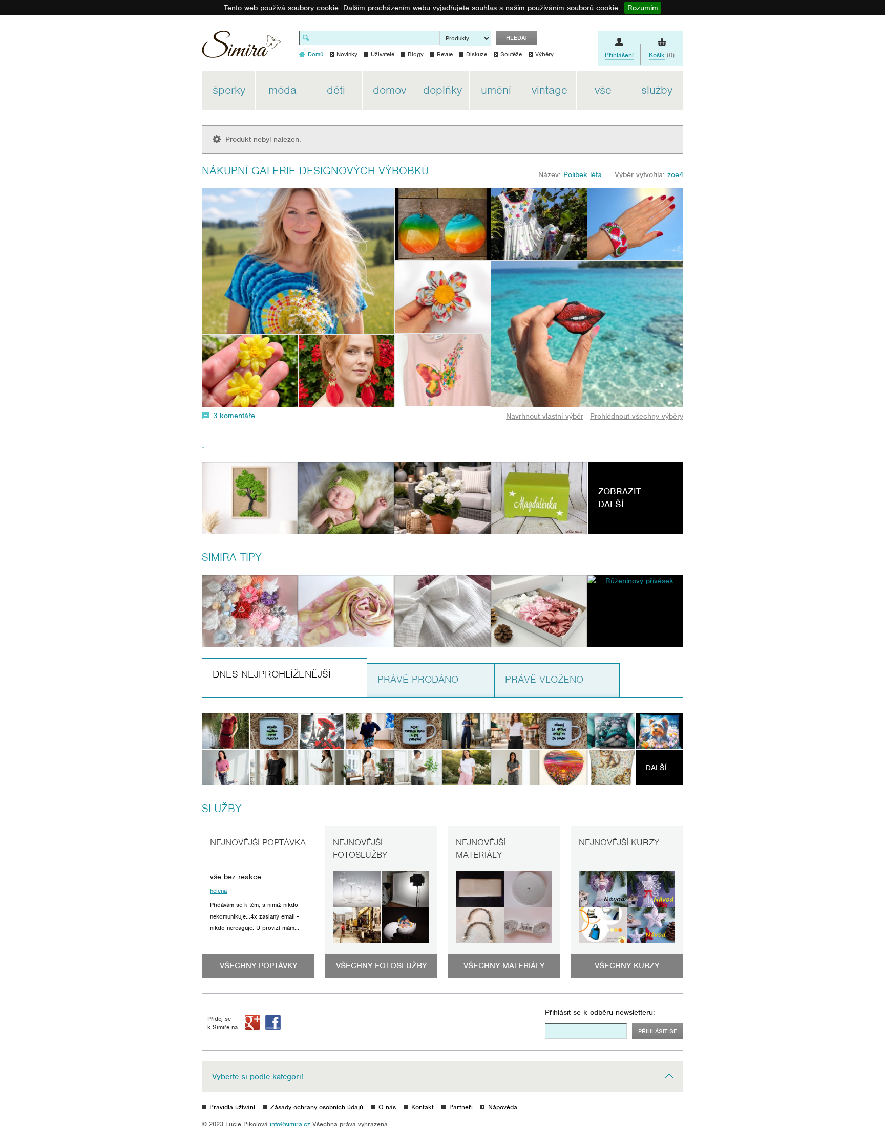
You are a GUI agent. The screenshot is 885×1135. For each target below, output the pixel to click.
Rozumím (642, 7)
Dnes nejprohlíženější (272, 674)
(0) (662, 55)
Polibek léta (582, 174)
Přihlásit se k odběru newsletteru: (600, 1012)
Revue (445, 54)
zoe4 (675, 174)
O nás (387, 1107)
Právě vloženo (544, 679)
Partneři (461, 1107)
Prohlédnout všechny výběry (636, 416)
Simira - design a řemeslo (241, 48)
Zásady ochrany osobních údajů (316, 1107)
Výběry (544, 54)
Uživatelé (382, 54)
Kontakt (422, 1107)
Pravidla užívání (232, 1107)
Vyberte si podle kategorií (257, 1077)
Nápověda (502, 1107)
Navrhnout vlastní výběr (544, 416)
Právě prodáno (417, 679)
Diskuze (476, 54)
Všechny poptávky (258, 966)
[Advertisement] (732, 224)
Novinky (346, 54)
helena (218, 891)
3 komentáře (234, 415)
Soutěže (511, 54)
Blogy (416, 54)
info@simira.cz (290, 1124)
